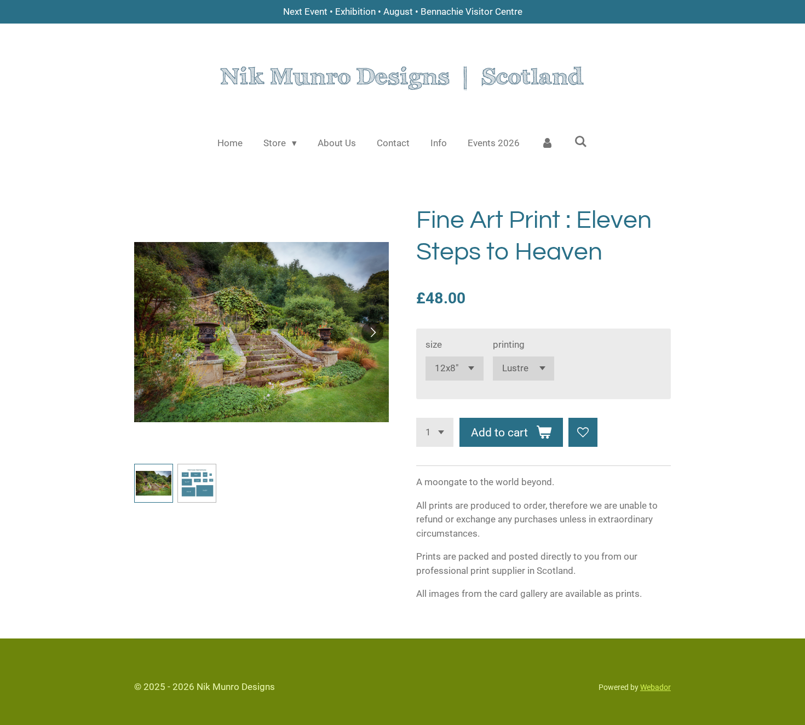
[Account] (547, 143)
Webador (655, 687)
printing (509, 344)
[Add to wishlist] (582, 432)
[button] (153, 483)
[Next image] (372, 332)
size (434, 344)
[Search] (581, 142)
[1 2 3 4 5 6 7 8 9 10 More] (434, 432)
